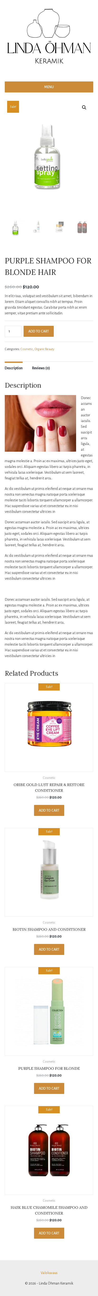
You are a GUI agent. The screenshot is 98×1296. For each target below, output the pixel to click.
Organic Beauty (44, 349)
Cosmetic (26, 349)
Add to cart (38, 331)
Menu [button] (49, 87)
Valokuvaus (49, 1273)
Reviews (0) (41, 368)
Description (14, 368)
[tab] (14, 367)
